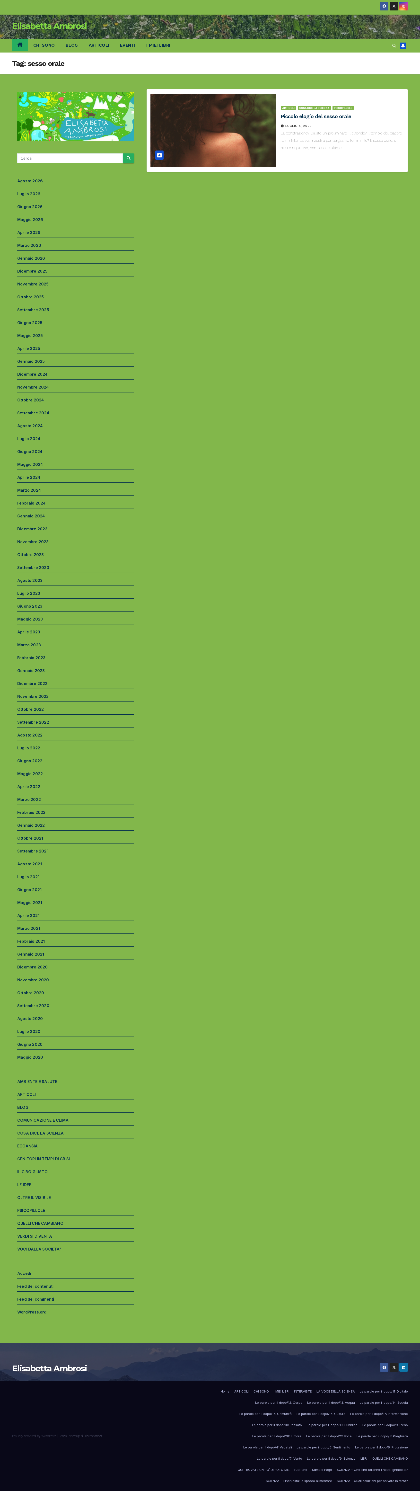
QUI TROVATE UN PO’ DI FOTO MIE (263, 1470)
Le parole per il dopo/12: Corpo (278, 1402)
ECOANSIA (27, 1146)
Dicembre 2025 (32, 271)
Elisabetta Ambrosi (49, 26)
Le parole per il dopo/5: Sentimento (323, 1447)
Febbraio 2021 (31, 941)
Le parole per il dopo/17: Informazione (379, 1414)
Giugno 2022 (29, 760)
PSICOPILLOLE (31, 1210)
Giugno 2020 (30, 1044)
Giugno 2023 (29, 606)
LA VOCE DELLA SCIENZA (335, 1391)
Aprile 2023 (28, 632)
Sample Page (322, 1470)
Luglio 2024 (28, 438)
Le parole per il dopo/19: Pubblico (332, 1425)
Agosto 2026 (30, 180)
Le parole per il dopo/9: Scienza (331, 1458)
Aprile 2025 (28, 348)
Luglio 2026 (28, 193)
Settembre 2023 (33, 567)
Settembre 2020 (33, 1005)
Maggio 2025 (30, 335)
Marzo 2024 (29, 490)
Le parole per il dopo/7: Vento (279, 1458)
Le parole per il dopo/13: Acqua (331, 1402)
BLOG (72, 45)
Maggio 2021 (29, 902)
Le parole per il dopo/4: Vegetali (267, 1447)
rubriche (300, 1470)
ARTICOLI (99, 45)
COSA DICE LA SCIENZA (40, 1133)
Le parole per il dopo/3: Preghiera (382, 1436)
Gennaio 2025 (31, 361)
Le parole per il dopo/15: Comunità (265, 1414)
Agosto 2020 (30, 1018)
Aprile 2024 (28, 477)
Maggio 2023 (30, 619)
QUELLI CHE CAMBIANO (40, 1223)
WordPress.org (32, 1312)
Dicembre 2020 (32, 967)
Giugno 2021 (29, 889)
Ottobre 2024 (30, 400)
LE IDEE (24, 1184)
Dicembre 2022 (32, 683)
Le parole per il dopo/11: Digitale (384, 1391)
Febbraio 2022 (31, 812)
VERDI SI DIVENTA (34, 1236)
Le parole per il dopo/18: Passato (277, 1425)
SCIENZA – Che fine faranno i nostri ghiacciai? (372, 1470)
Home (225, 1391)
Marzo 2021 (28, 928)
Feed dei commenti (35, 1299)
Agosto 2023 (30, 580)
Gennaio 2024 (31, 516)
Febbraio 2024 (31, 503)
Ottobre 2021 (30, 838)
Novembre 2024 (33, 387)
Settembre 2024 (33, 412)
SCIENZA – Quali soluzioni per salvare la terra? (372, 1481)
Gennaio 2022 (31, 825)
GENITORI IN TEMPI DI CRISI (43, 1158)
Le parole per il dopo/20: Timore (276, 1436)
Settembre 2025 (33, 309)
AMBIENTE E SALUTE (37, 1081)
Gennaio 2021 (30, 954)
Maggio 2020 (30, 1057)
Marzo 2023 (29, 644)
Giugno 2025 (29, 322)
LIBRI (364, 1458)
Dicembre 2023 (32, 528)
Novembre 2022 (33, 696)
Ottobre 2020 (30, 992)
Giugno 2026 (30, 206)
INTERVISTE (303, 1391)
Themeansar (93, 1436)
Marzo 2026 (29, 245)
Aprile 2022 (28, 786)
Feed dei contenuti (35, 1286)
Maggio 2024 (30, 464)
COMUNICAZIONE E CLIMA (43, 1120)
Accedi (24, 1273)
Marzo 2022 (29, 799)
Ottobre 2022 (30, 709)
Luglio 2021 (28, 876)
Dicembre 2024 (32, 374)
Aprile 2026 (28, 232)
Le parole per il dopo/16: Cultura (321, 1414)
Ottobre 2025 (30, 296)
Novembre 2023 (33, 541)
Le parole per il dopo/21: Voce (329, 1436)
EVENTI (128, 45)
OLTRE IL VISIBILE (34, 1197)
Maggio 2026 (30, 219)
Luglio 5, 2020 (298, 126)
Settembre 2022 (33, 722)
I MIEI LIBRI (158, 45)
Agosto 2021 (29, 863)
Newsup (74, 1436)
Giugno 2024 (29, 451)
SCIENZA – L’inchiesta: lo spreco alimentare (299, 1481)
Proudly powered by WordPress (34, 1436)
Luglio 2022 (28, 748)
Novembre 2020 (33, 979)
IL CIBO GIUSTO (32, 1171)
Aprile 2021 (28, 915)
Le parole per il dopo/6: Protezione (381, 1447)
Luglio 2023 (28, 593)
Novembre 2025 (33, 284)
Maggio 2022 (30, 773)
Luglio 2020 (28, 1031)
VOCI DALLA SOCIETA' (39, 1249)
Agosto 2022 (30, 735)
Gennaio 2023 (31, 670)
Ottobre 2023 (30, 554)
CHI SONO (44, 45)
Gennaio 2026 (31, 258)
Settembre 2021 (32, 851)
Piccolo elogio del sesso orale (316, 116)
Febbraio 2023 (31, 657)
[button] (394, 45)
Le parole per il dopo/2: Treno (385, 1425)
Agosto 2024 (30, 425)
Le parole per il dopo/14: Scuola (384, 1402)
